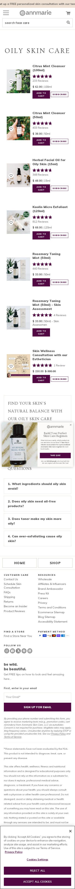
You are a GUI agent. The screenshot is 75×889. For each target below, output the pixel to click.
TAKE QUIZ (55, 455)
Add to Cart (41, 94)
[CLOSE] (70, 831)
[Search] (68, 22)
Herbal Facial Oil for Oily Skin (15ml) (48, 162)
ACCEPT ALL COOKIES (37, 881)
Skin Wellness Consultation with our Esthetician (49, 355)
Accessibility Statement (52, 621)
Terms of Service (12, 736)
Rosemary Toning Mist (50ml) (46, 256)
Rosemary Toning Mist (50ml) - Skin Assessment (46, 305)
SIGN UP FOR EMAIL (38, 707)
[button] (11, 81)
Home (19, 563)
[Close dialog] (70, 424)
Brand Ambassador (50, 589)
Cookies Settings (37, 859)
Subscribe (59, 94)
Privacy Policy (58, 733)
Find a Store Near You (18, 636)
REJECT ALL (37, 870)
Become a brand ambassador (37, 4)
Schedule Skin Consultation (12, 585)
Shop (55, 563)
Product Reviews (14, 611)
